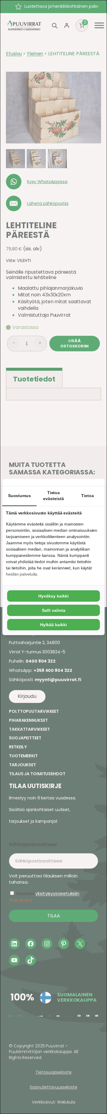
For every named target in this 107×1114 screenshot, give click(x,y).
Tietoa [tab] (87, 495)
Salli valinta (53, 610)
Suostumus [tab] (19, 495)
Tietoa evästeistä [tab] (53, 495)
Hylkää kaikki (53, 624)
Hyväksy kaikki (53, 596)
